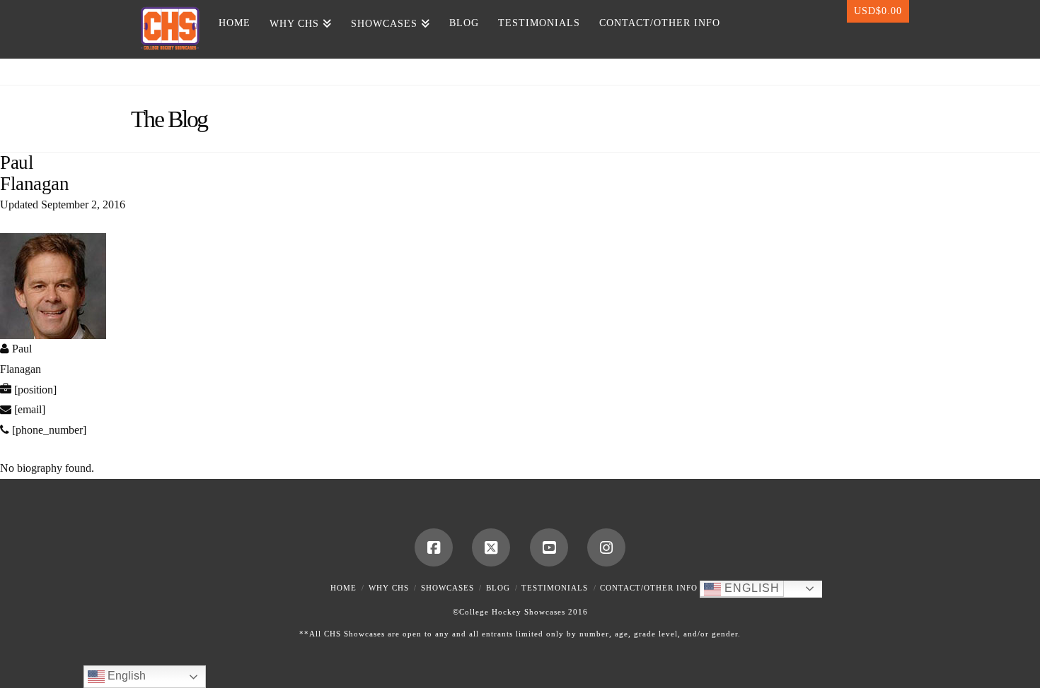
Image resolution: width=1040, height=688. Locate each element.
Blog (498, 587)
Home (343, 587)
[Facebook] (434, 547)
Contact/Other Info (649, 587)
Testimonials (554, 587)
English (750, 588)
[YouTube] (549, 547)
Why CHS (389, 587)
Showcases (447, 587)
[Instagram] (606, 547)
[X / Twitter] (491, 547)
